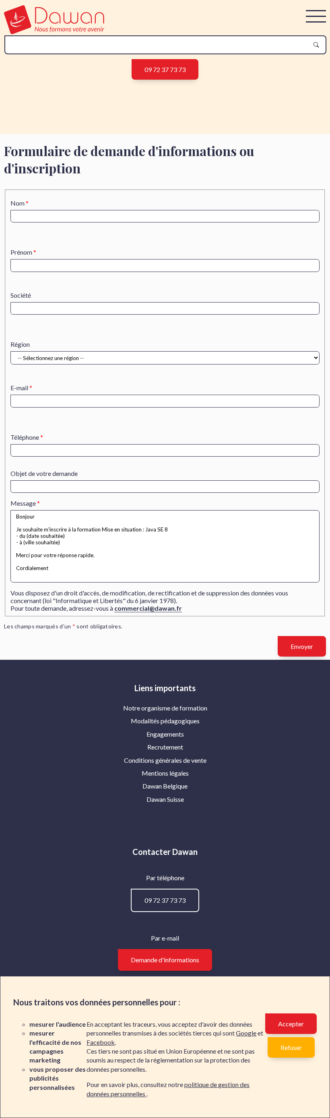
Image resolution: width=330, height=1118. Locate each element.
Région (20, 344)
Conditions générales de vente (165, 760)
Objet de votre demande (44, 473)
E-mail (19, 387)
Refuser (291, 1047)
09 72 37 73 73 (165, 69)
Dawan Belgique (165, 786)
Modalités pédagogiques (165, 721)
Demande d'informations (165, 960)
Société (20, 295)
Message (23, 503)
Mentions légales (165, 773)
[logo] (54, 31)
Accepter (291, 1023)
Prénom (21, 252)
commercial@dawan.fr (148, 608)
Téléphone (24, 437)
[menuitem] (165, 708)
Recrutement (165, 747)
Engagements (165, 734)
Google (246, 1033)
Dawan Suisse (165, 799)
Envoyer (302, 646)
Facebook (101, 1042)
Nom (17, 203)
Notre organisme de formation (165, 708)
